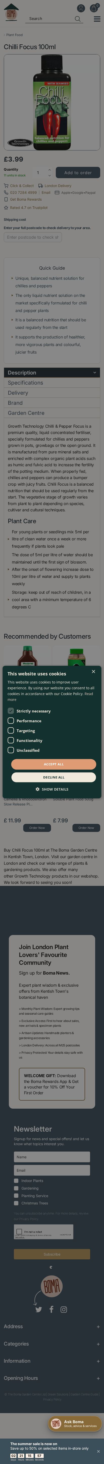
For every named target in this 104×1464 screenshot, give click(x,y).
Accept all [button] (54, 764)
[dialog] (52, 732)
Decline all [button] (53, 777)
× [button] (93, 671)
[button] (52, 789)
